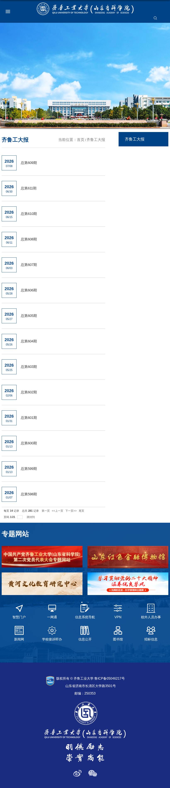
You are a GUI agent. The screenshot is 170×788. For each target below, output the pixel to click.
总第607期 (29, 265)
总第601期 (29, 418)
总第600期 (29, 443)
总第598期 (29, 494)
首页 (80, 140)
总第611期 (28, 188)
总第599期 (29, 469)
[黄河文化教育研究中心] (42, 583)
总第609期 (29, 163)
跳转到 (31, 517)
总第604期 (29, 341)
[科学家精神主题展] (127, 583)
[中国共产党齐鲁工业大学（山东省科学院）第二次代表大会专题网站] (42, 556)
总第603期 (29, 367)
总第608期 (29, 239)
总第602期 (29, 392)
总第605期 (29, 316)
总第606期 (29, 290)
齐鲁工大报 (95, 140)
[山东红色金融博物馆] (127, 557)
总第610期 (29, 214)
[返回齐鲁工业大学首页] (85, 9)
